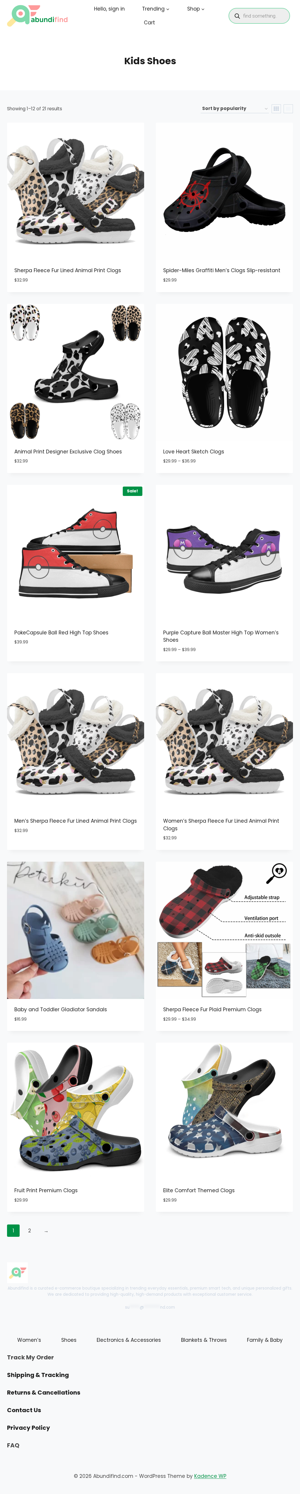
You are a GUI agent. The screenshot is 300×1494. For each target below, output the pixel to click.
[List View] (288, 108)
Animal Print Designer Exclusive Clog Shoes (68, 451)
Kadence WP (210, 1476)
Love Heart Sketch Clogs (193, 451)
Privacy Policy (28, 1428)
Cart (149, 22)
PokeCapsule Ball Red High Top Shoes (61, 632)
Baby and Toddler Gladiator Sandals (60, 1009)
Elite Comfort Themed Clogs (199, 1190)
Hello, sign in (109, 8)
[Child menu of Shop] (196, 9)
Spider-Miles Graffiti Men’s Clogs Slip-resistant (221, 270)
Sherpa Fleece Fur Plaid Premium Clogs (212, 1009)
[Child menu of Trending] (155, 9)
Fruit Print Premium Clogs (46, 1190)
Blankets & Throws (204, 1340)
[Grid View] (276, 108)
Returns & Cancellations (43, 1392)
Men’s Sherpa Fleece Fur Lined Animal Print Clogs (75, 820)
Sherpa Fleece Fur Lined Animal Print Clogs (67, 270)
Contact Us (24, 1410)
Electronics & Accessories (129, 1340)
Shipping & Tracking (38, 1375)
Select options (33, 660)
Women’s (29, 1340)
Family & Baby (265, 1340)
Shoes (68, 1340)
